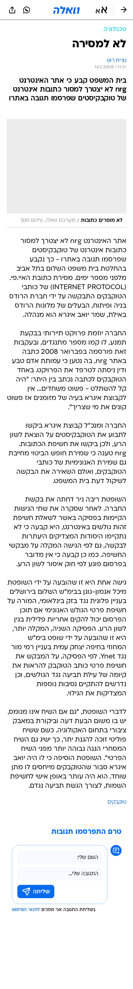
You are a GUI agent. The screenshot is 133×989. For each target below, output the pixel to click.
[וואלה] (66, 10)
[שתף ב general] (12, 10)
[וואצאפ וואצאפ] (26, 10)
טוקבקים (117, 802)
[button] (101, 10)
